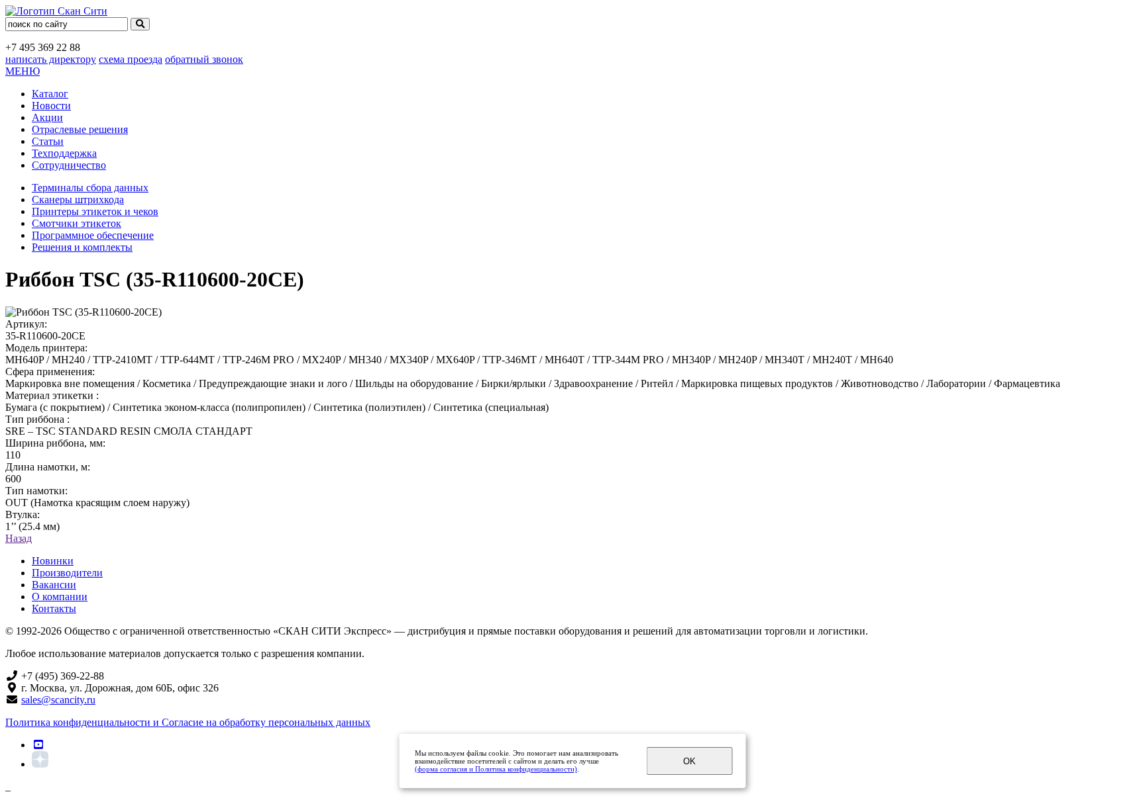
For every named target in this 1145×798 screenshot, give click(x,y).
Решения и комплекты (82, 247)
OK (689, 761)
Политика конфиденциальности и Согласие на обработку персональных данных (187, 722)
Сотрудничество (69, 165)
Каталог (50, 93)
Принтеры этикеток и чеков (95, 211)
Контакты (54, 608)
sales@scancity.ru (58, 699)
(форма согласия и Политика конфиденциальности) (496, 769)
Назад (18, 538)
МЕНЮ (22, 71)
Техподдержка (64, 153)
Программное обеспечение (93, 235)
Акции (47, 117)
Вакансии (54, 584)
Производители (67, 572)
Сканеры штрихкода (78, 199)
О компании (59, 596)
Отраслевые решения (80, 129)
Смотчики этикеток (76, 223)
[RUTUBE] (38, 744)
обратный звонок (204, 59)
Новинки (53, 560)
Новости (51, 105)
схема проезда (130, 59)
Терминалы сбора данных (90, 187)
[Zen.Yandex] (40, 764)
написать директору (50, 59)
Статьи (48, 141)
